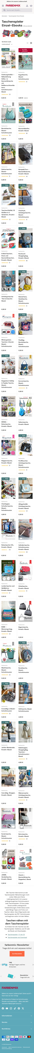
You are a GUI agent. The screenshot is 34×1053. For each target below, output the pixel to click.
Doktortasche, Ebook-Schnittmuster (6, 171)
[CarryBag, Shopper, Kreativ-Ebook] (8, 777)
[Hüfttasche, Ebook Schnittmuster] (25, 693)
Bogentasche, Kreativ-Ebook (23, 628)
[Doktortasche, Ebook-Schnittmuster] (8, 154)
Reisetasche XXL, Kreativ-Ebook (7, 546)
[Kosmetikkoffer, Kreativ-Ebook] (25, 113)
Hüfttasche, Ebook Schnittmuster (25, 710)
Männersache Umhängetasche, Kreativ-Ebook (24, 795)
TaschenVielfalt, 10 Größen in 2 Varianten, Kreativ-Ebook (8, 213)
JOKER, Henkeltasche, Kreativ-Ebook (6, 877)
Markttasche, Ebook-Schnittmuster (6, 670)
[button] (31, 6)
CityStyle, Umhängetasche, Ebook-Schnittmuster (24, 214)
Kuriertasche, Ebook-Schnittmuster (6, 836)
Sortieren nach (6, 42)
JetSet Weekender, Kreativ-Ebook (8, 749)
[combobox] (17, 10)
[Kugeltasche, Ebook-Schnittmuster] (25, 59)
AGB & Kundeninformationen (15, 1047)
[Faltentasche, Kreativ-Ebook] (25, 406)
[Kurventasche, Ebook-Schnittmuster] (25, 365)
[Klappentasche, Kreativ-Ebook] (8, 445)
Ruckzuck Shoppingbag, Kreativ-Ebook (23, 256)
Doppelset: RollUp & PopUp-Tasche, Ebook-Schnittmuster (7, 384)
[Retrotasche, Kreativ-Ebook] (25, 818)
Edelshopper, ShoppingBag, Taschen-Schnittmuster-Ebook (24, 752)
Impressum (4, 1047)
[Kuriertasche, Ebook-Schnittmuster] (8, 818)
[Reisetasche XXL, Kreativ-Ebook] (8, 529)
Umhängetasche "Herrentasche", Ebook (7, 299)
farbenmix (8, 1044)
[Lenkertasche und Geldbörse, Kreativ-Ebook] (8, 570)
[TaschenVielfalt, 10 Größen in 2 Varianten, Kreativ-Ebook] (8, 195)
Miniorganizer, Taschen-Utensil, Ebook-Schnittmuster (7, 343)
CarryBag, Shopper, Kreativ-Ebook (8, 794)
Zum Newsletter (17, 954)
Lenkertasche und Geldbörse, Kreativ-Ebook (7, 588)
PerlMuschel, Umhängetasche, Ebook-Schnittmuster (24, 464)
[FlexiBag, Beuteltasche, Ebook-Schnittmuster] (25, 324)
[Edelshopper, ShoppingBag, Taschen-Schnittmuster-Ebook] (25, 732)
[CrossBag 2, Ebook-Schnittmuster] (8, 693)
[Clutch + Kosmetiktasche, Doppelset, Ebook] (25, 859)
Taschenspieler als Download (17, 937)
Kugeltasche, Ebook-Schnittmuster (23, 77)
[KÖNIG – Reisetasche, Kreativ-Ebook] (8, 406)
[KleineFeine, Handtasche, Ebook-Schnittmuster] (25, 281)
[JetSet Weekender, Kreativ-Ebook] (8, 732)
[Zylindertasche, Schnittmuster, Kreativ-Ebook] (25, 529)
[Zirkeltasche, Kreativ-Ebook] (25, 570)
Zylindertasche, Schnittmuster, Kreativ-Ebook (24, 547)
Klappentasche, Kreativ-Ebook (7, 462)
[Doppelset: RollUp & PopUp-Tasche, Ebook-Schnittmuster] (8, 365)
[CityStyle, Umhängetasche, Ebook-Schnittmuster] (25, 195)
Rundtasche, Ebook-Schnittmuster (23, 670)
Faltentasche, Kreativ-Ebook (23, 423)
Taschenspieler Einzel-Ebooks (16, 16)
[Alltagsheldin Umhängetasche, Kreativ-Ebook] (25, 488)
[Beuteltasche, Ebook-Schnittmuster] (8, 113)
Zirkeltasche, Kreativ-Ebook (23, 587)
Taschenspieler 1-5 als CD (16, 935)
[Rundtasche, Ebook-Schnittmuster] (25, 652)
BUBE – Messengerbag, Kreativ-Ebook (7, 629)
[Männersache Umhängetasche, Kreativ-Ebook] (25, 777)
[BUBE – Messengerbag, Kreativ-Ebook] (8, 611)
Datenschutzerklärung (7, 1048)
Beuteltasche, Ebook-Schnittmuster (6, 131)
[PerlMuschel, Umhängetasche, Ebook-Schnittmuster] (25, 445)
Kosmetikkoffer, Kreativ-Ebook (24, 130)
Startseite (4, 16)
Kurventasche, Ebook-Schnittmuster (23, 383)
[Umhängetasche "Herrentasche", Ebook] (8, 281)
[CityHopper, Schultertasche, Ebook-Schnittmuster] (8, 488)
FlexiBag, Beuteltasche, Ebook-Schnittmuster (23, 343)
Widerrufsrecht (26, 1047)
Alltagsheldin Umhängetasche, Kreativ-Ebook (24, 506)
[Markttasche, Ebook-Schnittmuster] (8, 652)
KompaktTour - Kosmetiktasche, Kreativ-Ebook (24, 172)
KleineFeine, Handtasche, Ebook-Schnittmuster (23, 300)
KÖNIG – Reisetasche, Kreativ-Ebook (6, 424)
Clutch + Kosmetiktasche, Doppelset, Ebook (24, 877)
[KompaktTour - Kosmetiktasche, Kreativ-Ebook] (25, 154)
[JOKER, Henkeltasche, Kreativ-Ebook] (8, 859)
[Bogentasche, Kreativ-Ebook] (25, 611)
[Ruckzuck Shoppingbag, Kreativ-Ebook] (25, 238)
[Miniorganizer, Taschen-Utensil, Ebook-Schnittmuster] (8, 324)
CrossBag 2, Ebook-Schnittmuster (8, 710)
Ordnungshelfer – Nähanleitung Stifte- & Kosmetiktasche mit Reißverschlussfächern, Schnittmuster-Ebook (8, 83)
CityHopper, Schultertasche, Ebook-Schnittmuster (7, 507)
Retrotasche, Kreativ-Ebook (23, 835)
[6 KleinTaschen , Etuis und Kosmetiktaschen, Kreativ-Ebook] (8, 238)
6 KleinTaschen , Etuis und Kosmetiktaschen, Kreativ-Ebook (7, 257)
